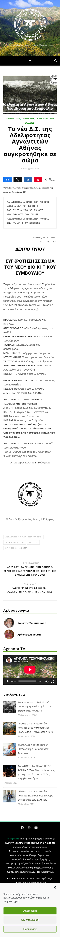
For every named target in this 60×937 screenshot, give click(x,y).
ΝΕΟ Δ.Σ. (33, 542)
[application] (30, 670)
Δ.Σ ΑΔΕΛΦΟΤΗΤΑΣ (15, 542)
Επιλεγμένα (42, 118)
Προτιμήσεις (30, 929)
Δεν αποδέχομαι (30, 919)
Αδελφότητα (13, 838)
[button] (54, 887)
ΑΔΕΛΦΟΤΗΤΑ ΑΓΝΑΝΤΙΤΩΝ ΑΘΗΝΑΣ (23, 536)
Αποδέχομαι (30, 910)
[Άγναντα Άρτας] (30, 24)
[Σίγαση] (47, 681)
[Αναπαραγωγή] (7, 681)
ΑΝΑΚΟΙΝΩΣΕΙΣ (13, 118)
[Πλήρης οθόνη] (52, 681)
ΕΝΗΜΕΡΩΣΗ (28, 118)
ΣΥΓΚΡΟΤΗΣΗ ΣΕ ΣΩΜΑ (16, 548)
